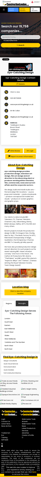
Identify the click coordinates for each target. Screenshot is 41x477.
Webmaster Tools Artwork (28, 420)
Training (4, 437)
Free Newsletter (35, 9)
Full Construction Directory (12, 373)
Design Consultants (10, 361)
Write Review (15, 151)
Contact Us (5, 421)
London (7, 318)
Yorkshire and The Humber (15, 342)
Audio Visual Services (11, 364)
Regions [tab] (9, 303)
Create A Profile (28, 435)
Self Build (4, 440)
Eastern (7, 325)
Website (21, 84)
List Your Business (22, 9)
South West (9, 332)
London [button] (36, 2)
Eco (2, 435)
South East (9, 322)
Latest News (5, 424)
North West (9, 346)
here (34, 472)
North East (8, 349)
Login (31, 151)
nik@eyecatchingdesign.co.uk (21, 117)
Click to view (15, 92)
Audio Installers (9, 370)
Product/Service (10, 40)
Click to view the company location (20, 292)
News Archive (6, 426)
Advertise (25, 433)
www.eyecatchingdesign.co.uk (21, 104)
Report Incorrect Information (22, 156)
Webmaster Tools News (28, 425)
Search (21, 45)
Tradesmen (5, 433)
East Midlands (10, 329)
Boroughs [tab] (22, 303)
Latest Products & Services (28, 429)
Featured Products (11, 9)
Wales (7, 335)
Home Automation (10, 367)
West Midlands (10, 339)
